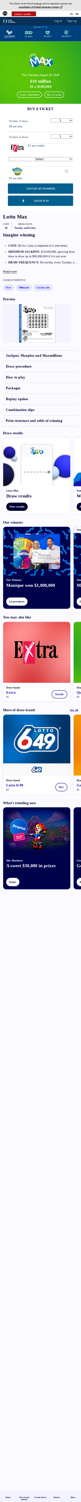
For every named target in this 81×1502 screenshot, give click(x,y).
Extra (11, 692)
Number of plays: (18, 121)
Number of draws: (19, 137)
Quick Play (41, 200)
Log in (58, 21)
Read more (10, 271)
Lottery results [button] (21, 14)
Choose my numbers (40, 188)
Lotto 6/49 (14, 785)
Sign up (72, 21)
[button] (6, 15)
